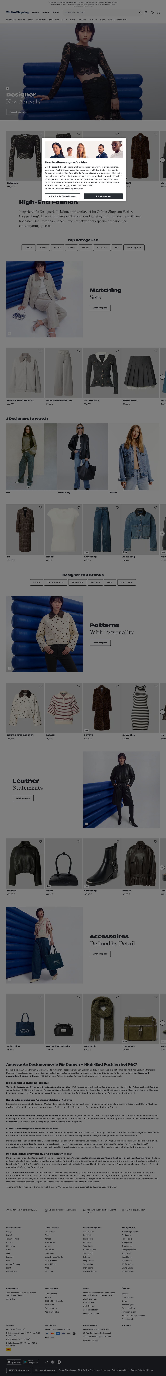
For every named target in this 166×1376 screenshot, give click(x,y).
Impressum (78, 189)
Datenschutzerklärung (64, 189)
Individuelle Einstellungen (62, 196)
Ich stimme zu (103, 196)
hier (68, 186)
